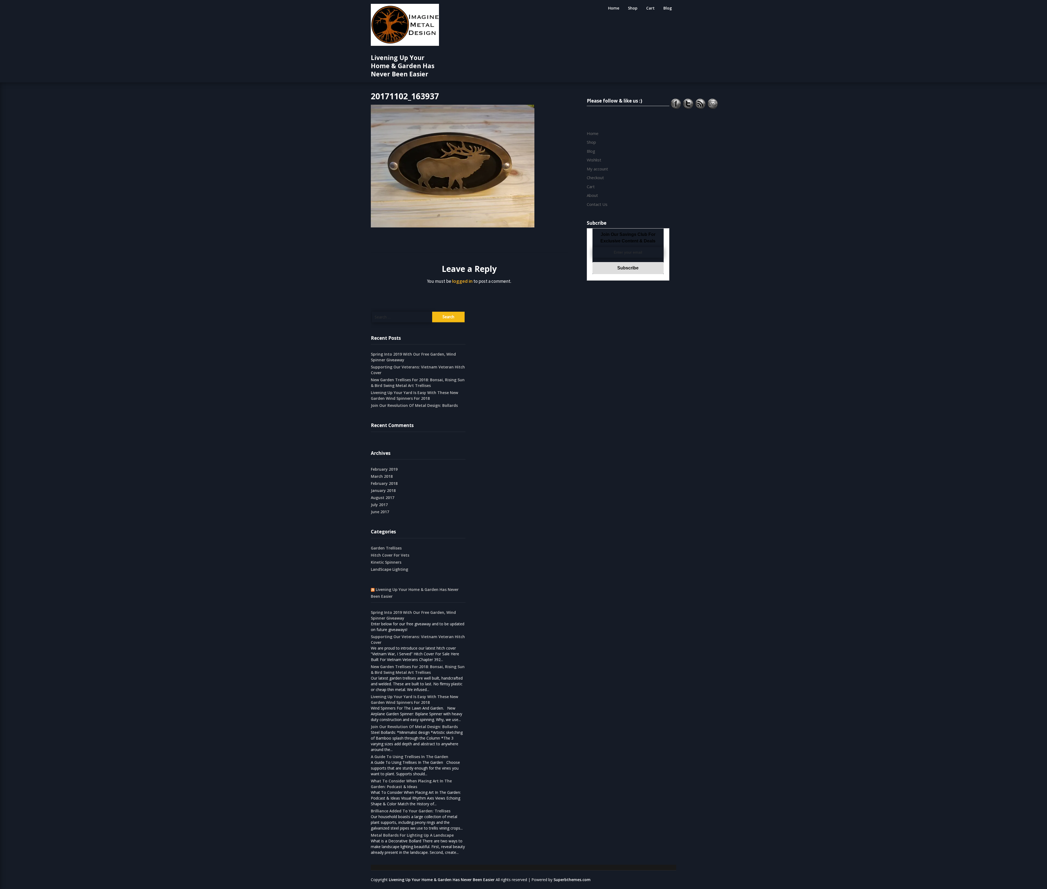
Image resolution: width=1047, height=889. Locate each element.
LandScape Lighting (389, 569)
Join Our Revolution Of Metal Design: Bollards (414, 405)
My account (597, 169)
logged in (462, 220)
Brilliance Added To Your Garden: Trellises (410, 810)
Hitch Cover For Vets (390, 555)
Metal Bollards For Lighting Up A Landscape (412, 835)
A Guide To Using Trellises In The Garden (409, 756)
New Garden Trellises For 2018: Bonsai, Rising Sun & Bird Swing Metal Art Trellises (418, 382)
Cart (650, 8)
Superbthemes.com (572, 879)
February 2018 (384, 483)
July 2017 (379, 504)
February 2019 (384, 469)
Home (613, 8)
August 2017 (382, 497)
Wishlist (594, 160)
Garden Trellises (386, 548)
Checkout (595, 177)
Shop (632, 8)
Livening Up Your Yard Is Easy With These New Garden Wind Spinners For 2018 (414, 395)
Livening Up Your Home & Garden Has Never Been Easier (402, 65)
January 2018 (383, 490)
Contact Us (597, 204)
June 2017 (380, 511)
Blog (667, 8)
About (592, 195)
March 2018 (382, 476)
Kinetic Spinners (386, 562)
